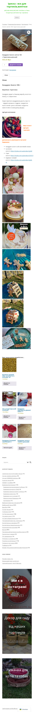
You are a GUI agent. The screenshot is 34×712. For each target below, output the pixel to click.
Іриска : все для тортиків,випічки (17, 5)
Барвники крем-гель (9, 494)
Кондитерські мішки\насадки (11, 525)
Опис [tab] (6, 75)
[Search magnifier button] (30, 462)
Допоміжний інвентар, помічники (12, 521)
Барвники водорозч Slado (11, 489)
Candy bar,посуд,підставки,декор (12, 474)
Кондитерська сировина (9, 523)
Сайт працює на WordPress (9, 708)
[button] (28, 32)
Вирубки (4, 507)
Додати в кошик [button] (7, 383)
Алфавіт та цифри (7, 482)
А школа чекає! (6, 480)
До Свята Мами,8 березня (10, 518)
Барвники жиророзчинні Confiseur (13, 491)
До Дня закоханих (7, 514)
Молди (4, 530)
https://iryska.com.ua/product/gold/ (21, 151)
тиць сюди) (17, 684)
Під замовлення (7, 536)
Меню (17, 17)
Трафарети (5, 545)
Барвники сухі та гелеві (10, 496)
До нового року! (7, 516)
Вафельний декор (7, 505)
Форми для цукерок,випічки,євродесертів (14, 547)
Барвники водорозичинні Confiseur (14, 487)
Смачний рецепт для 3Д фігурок (11, 563)
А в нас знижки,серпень (9, 476)
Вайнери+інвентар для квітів (11, 503)
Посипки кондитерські (9, 541)
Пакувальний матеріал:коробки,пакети (14, 532)
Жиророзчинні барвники (10, 498)
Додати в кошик (15, 65)
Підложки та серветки (8, 538)
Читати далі (8, 447)
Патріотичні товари (8, 534)
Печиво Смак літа (7, 559)
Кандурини (25, 24)
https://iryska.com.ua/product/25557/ (22, 155)
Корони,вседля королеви (9, 527)
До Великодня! (6, 512)
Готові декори (6, 509)
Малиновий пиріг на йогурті (10, 561)
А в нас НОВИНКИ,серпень (10, 478)
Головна (4, 24)
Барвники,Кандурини (14, 24)
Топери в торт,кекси (8, 543)
